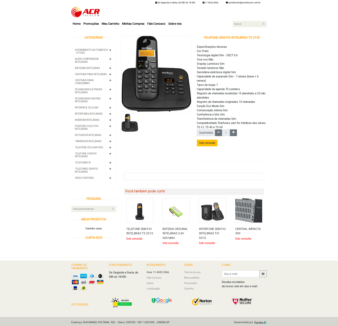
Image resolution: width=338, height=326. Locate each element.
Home (77, 23)
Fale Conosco (156, 23)
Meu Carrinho (110, 23)
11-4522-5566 (211, 2)
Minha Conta (206, 8)
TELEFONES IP (83, 162)
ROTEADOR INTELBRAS (88, 135)
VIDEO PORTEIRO (84, 177)
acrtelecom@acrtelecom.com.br (244, 2)
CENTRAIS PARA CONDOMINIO (84, 82)
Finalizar (247, 8)
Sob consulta (207, 143)
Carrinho (189, 288)
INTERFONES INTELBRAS (89, 113)
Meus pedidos (192, 277)
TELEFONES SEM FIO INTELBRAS (86, 170)
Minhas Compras (133, 23)
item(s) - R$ (228, 8)
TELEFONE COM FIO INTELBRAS (86, 155)
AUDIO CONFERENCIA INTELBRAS (87, 60)
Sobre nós (175, 23)
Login (260, 8)
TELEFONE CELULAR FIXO (89, 147)
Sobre (150, 283)
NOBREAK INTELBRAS (87, 119)
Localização (153, 288)
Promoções (91, 23)
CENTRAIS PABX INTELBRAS (91, 74)
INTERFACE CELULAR (86, 107)
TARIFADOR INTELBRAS (88, 141)
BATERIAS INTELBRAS (87, 68)
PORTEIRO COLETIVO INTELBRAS (87, 127)
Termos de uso (192, 272)
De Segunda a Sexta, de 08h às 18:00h (176, 2)
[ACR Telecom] (85, 12)
